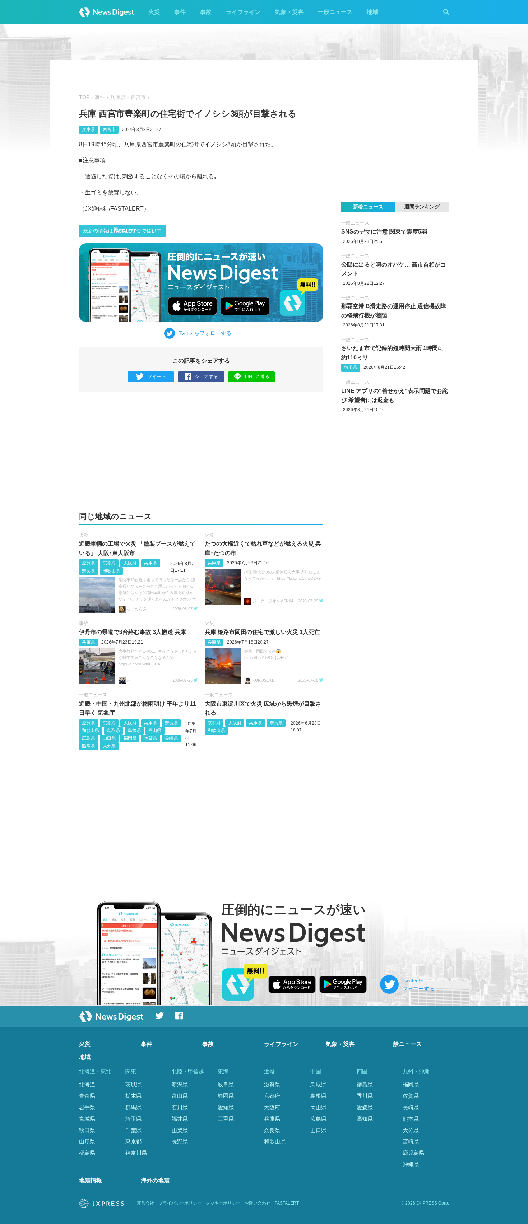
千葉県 (133, 1130)
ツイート (156, 376)
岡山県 (154, 730)
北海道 (87, 1084)
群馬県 (133, 1107)
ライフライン (243, 12)
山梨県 (180, 1130)
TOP (84, 97)
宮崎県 (411, 1141)
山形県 (87, 1141)
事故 (206, 12)
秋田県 (87, 1130)
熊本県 (88, 745)
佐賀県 (150, 738)
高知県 (365, 1119)
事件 (180, 12)
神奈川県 (136, 1153)
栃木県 (133, 1096)
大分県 (109, 745)
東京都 (133, 1141)
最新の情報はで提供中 (122, 231)
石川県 (180, 1107)
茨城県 (133, 1084)
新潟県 (180, 1084)
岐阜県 (226, 1084)
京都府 (109, 562)
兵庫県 (117, 97)
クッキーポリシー (223, 1203)
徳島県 (365, 1084)
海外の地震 (155, 1180)
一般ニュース (335, 12)
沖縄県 (411, 1164)
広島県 (88, 738)
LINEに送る (257, 376)
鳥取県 (113, 730)
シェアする (206, 376)
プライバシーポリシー (180, 1203)
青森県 (87, 1096)
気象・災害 (289, 12)
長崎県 (171, 738)
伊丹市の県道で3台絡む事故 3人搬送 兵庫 (132, 632)
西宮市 (138, 97)
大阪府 (130, 562)
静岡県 (226, 1096)
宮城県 (87, 1119)
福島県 (87, 1153)
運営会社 (145, 1203)
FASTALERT (287, 1203)
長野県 (180, 1141)
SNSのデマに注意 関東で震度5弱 (384, 232)
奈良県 (88, 570)
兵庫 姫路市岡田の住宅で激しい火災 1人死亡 (262, 632)
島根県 (134, 730)
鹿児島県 (413, 1153)
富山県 (180, 1096)
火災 (154, 12)
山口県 (109, 738)
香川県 (365, 1096)
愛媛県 (365, 1107)
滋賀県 (88, 562)
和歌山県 (111, 570)
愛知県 (226, 1107)
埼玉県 (350, 367)
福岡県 (130, 738)
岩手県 (87, 1107)
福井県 (180, 1119)
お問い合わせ (257, 1203)
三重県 (226, 1119)
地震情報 (90, 1180)
